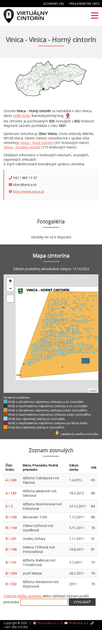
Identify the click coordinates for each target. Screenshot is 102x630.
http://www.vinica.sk (28, 191)
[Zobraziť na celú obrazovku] (10, 298)
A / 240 (10, 480)
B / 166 (11, 517)
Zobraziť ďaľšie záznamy (23, 596)
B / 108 (11, 549)
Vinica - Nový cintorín (36, 142)
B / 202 (11, 584)
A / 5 (9, 506)
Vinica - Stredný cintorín (22, 147)
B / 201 (11, 538)
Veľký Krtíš (21, 115)
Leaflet (93, 390)
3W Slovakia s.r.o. (48, 623)
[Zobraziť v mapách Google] (68, 115)
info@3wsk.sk (77, 623)
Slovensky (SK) (53, 4)
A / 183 (10, 493)
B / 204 (11, 573)
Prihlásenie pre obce (84, 4)
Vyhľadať (82, 602)
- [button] (10, 288)
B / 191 (11, 562)
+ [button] (10, 281)
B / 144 (11, 527)
